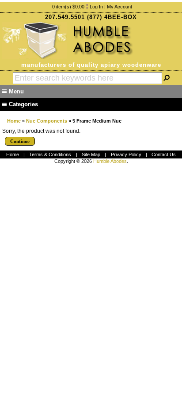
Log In (96, 6)
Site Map (91, 154)
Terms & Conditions (50, 154)
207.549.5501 (65, 17)
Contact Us (164, 154)
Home (14, 120)
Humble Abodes (110, 161)
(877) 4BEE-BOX (112, 17)
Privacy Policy (126, 154)
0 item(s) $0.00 (68, 6)
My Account (119, 6)
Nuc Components (46, 120)
